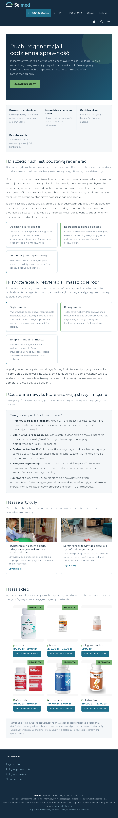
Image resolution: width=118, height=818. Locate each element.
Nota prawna (14, 779)
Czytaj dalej (15, 569)
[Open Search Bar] (101, 21)
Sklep (57, 13)
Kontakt (104, 13)
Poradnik (75, 13)
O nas (90, 13)
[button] (108, 21)
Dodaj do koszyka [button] (27, 653)
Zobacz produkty (25, 84)
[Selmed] (18, 4)
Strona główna (38, 13)
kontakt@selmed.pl (63, 806)
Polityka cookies (16, 774)
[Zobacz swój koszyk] (94, 21)
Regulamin (13, 764)
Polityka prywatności (18, 769)
